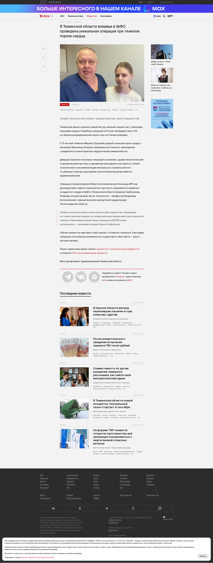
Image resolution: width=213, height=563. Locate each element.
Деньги (42, 481)
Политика (123, 478)
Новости (69, 22)
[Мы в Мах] (157, 16)
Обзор (95, 478)
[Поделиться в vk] (43, 48)
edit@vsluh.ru (114, 523)
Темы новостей (126, 495)
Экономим (124, 475)
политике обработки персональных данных (37, 557)
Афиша (149, 481)
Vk (105, 280)
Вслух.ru (46, 16)
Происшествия (75, 16)
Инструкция (44, 488)
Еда (121, 488)
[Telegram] (106, 508)
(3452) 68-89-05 (115, 520)
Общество (91, 16)
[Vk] (53, 508)
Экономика (106, 16)
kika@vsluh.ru (113, 530)
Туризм (96, 484)
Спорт (95, 481)
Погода (96, 488)
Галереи (70, 495)
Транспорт (150, 475)
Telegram (120, 276)
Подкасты (70, 481)
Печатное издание (74, 498)
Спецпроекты (45, 498)
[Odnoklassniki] (80, 508)
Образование (125, 481)
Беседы (96, 475)
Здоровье (150, 484)
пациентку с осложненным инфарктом (117, 249)
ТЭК (68, 488)
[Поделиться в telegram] (43, 66)
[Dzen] (133, 508)
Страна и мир (125, 484)
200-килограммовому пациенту (89, 253)
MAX (129, 280)
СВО (62, 16)
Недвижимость (73, 478)
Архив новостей (152, 495)
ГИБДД (96, 498)
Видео (42, 495)
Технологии (71, 484)
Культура (150, 478)
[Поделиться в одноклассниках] (43, 57)
